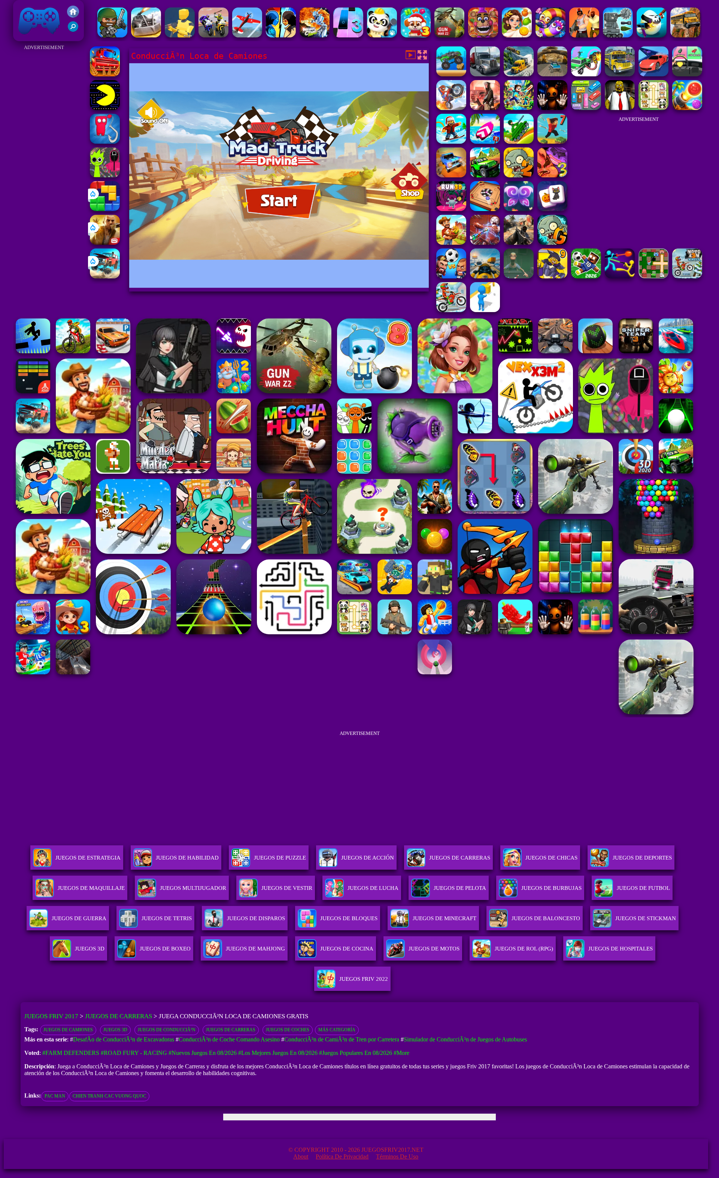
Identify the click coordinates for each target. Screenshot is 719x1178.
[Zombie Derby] (146, 35)
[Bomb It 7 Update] (653, 276)
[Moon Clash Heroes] (315, 35)
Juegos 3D (115, 1029)
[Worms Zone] (550, 35)
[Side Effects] (519, 276)
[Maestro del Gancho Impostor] (105, 141)
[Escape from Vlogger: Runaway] (586, 276)
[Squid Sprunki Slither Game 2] (105, 175)
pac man (55, 1096)
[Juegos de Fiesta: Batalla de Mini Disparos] (112, 35)
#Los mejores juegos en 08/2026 (278, 1053)
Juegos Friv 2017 (51, 1016)
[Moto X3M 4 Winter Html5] (451, 310)
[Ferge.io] (180, 35)
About (300, 1156)
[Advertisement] (44, 164)
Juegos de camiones (68, 1029)
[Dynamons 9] (552, 276)
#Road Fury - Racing (134, 1053)
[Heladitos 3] (552, 175)
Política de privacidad (342, 1156)
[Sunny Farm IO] (105, 74)
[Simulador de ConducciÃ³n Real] (653, 74)
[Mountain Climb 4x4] (485, 175)
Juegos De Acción (367, 858)
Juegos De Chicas (551, 858)
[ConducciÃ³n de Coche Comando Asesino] (586, 74)
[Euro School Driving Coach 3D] (685, 35)
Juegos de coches (287, 1029)
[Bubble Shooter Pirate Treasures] (687, 108)
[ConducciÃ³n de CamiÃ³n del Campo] (485, 74)
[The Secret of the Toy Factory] (552, 108)
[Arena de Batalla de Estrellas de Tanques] (618, 35)
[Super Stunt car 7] (451, 175)
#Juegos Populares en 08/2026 (355, 1053)
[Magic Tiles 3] (348, 35)
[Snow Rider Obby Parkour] (451, 141)
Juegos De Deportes (642, 858)
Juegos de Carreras (118, 1016)
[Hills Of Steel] (519, 141)
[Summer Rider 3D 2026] (485, 141)
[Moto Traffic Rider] (485, 276)
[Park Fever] (586, 108)
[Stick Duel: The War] (620, 276)
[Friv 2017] (73, 15)
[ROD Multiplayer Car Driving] (485, 108)
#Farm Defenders (70, 1053)
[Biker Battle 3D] (213, 35)
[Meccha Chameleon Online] (485, 242)
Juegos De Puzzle (280, 858)
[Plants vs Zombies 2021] (519, 175)
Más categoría (336, 1029)
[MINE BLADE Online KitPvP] (519, 108)
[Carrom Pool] (485, 209)
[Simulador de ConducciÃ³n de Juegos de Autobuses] (620, 74)
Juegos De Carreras (459, 858)
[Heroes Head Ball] (451, 276)
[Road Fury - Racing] (105, 276)
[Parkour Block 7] (552, 141)
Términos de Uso (397, 1156)
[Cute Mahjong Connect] (653, 108)
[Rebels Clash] (584, 35)
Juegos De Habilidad (187, 858)
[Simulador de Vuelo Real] (247, 35)
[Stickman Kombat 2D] (281, 35)
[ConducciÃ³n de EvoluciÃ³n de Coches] (687, 74)
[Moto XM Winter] (687, 276)
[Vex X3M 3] (451, 242)
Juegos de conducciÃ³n (166, 1029)
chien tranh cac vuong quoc (109, 1096)
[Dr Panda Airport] (382, 35)
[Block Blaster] (105, 209)
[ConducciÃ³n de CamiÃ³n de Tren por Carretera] (519, 74)
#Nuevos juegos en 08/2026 (203, 1053)
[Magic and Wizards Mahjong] (552, 209)
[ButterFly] (519, 209)
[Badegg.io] (652, 35)
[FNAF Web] (483, 35)
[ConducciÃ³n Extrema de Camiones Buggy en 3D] (552, 74)
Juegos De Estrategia (88, 858)
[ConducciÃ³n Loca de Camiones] (451, 74)
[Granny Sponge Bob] (620, 108)
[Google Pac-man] (105, 108)
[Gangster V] (105, 242)
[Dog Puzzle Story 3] (416, 35)
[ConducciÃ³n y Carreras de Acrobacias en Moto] (451, 108)
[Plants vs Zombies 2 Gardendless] (552, 242)
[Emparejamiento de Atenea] (517, 35)
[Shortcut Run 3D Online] (485, 310)
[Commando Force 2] (519, 242)
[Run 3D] (451, 209)
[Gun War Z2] (449, 35)
